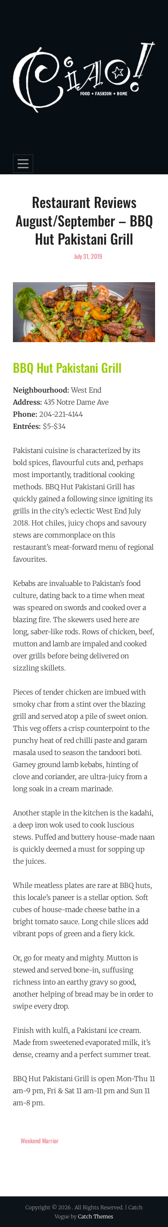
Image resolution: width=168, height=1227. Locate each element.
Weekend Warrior (40, 1140)
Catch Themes (95, 1216)
